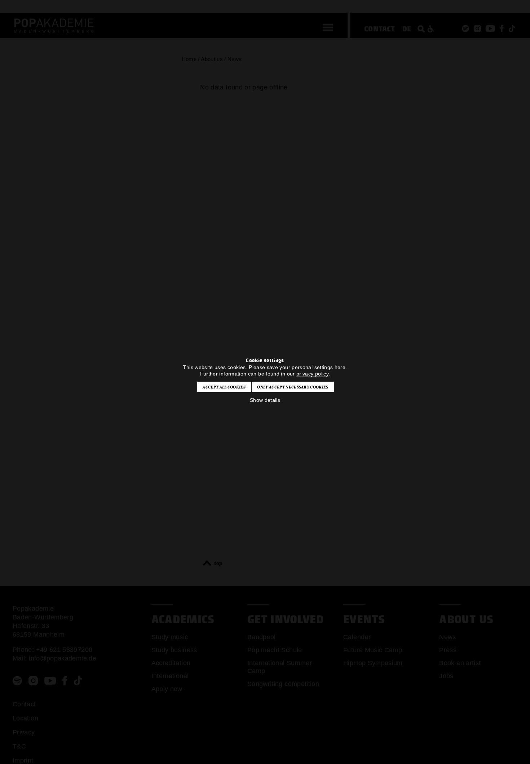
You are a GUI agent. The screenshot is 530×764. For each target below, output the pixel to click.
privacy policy (312, 374)
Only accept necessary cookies (292, 387)
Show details (265, 400)
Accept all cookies (224, 387)
